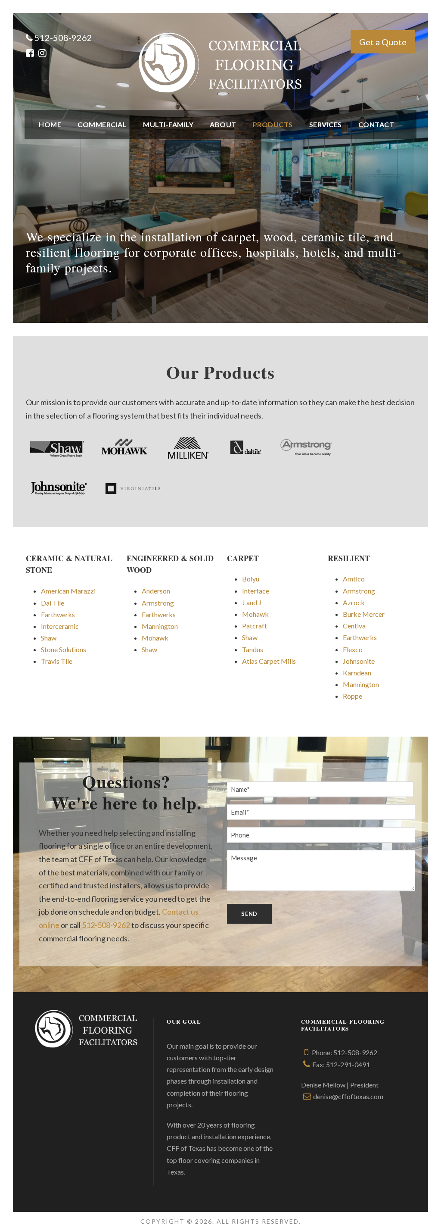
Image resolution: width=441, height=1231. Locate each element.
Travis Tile (56, 661)
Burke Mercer (364, 614)
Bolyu (250, 579)
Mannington (160, 626)
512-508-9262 (106, 925)
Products (273, 124)
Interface (255, 591)
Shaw (48, 638)
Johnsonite (359, 661)
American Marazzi (68, 591)
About (223, 124)
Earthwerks (58, 614)
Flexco (353, 649)
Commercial (102, 124)
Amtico (354, 579)
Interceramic (60, 626)
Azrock (354, 602)
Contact (376, 124)
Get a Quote (383, 42)
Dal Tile (52, 603)
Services (325, 124)
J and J (251, 602)
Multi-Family (168, 124)
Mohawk (155, 638)
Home (50, 124)
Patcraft (254, 626)
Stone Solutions (63, 649)
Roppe (352, 696)
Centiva (354, 626)
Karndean (357, 673)
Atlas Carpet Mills (269, 661)
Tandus (252, 649)
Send (249, 913)
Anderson (156, 591)
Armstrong (158, 603)
